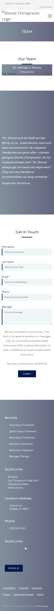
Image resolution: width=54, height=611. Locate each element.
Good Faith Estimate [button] (24, 594)
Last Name (8, 261)
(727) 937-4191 (45, 7)
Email (6, 276)
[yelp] (19, 549)
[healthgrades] (26, 549)
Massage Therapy (19, 456)
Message (7, 306)
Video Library (15, 487)
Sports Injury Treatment (22, 431)
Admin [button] (40, 594)
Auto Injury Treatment (21, 425)
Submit (27, 373)
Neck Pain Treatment (21, 450)
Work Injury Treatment (22, 437)
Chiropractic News (18, 484)
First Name (8, 246)
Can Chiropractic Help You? (23, 480)
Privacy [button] (6, 594)
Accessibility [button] (9, 588)
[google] (6, 549)
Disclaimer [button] (37, 588)
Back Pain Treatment (21, 444)
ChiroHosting (42, 606)
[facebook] (12, 549)
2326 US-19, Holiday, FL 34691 (18, 3)
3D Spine (13, 477)
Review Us (13, 568)
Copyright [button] (23, 588)
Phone (5, 291)
